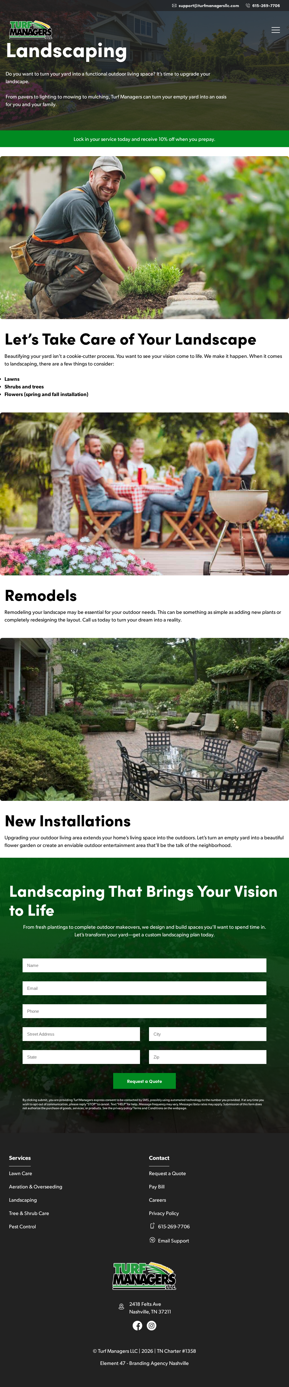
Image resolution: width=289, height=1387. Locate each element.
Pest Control (22, 1226)
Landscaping (23, 1199)
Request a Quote (144, 1081)
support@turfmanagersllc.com (209, 5)
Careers (157, 1199)
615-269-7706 (266, 5)
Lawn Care (20, 1173)
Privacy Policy (164, 1213)
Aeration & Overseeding (35, 1186)
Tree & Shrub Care (29, 1213)
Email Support (173, 1240)
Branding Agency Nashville (159, 1363)
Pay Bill (157, 1186)
